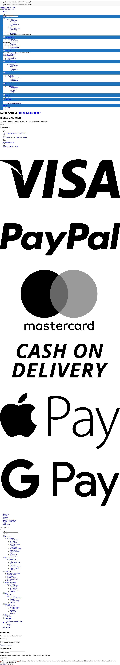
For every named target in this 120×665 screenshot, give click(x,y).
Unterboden (13, 33)
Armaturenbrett (14, 65)
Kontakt (5, 517)
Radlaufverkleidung (15, 28)
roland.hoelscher (29, 112)
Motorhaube (13, 27)
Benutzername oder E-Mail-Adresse (11, 636)
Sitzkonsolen (13, 68)
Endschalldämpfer (14, 42)
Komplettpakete (11, 19)
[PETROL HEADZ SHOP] (8, 8)
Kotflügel (12, 25)
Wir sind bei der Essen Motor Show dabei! (15, 137)
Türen (11, 553)
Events (5, 515)
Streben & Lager (11, 57)
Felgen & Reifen (11, 54)
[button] (5, 12)
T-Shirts (9, 107)
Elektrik (7, 95)
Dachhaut (12, 21)
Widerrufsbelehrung (9, 521)
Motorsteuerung (14, 80)
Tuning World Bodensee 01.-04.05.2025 (14, 133)
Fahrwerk (8, 50)
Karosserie (8, 17)
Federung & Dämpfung (12, 53)
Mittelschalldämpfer (15, 46)
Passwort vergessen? (6, 645)
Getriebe (7, 84)
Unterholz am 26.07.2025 (10, 146)
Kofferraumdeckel (14, 24)
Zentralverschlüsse (11, 58)
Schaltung (12, 91)
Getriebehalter (13, 89)
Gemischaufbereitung (15, 77)
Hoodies (9, 109)
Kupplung (12, 90)
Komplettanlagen (11, 39)
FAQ (4, 518)
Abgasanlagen (9, 37)
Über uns (6, 514)
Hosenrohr (12, 43)
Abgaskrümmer (14, 40)
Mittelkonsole (13, 66)
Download (8, 99)
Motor (6, 73)
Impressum (6, 524)
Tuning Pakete (10, 64)
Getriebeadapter (14, 87)
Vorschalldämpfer (14, 47)
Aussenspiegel (13, 20)
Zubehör (12, 48)
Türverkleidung (14, 69)
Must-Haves (10, 75)
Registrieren (3, 658)
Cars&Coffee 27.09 (8, 142)
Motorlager (12, 79)
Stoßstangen (13, 34)
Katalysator (13, 44)
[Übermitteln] (4, 18)
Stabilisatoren (10, 55)
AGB (4, 523)
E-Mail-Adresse (5, 652)
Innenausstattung (10, 62)
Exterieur (9, 101)
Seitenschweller (14, 31)
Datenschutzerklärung (9, 520)
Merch (5, 105)
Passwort (3, 639)
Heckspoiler (13, 23)
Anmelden (17, 642)
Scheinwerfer (13, 29)
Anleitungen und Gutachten (14, 103)
